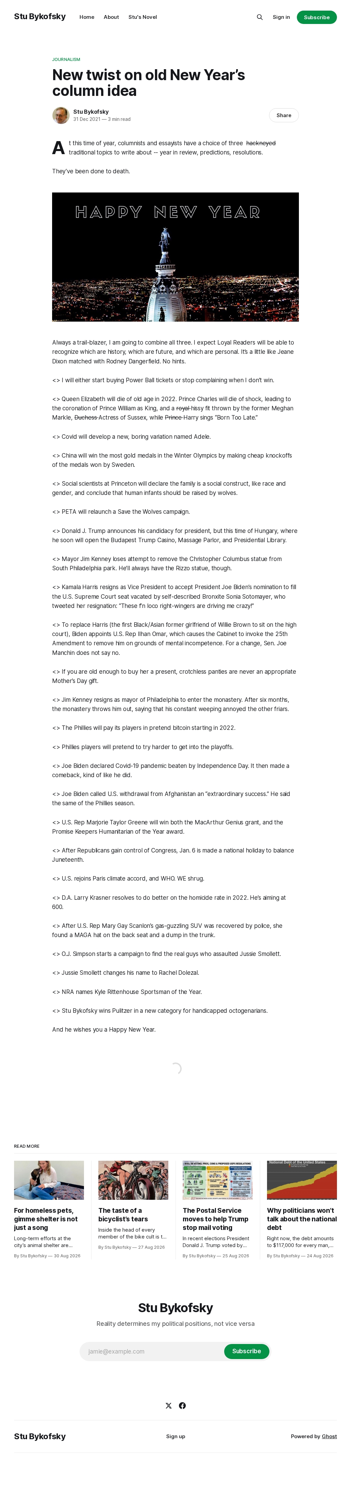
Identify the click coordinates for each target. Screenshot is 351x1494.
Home (87, 17)
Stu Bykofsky (40, 16)
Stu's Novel (143, 17)
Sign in (281, 17)
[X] (168, 1405)
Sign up (175, 1436)
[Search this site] (259, 17)
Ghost (329, 1436)
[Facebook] (182, 1405)
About (111, 17)
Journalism (66, 59)
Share (284, 115)
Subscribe (317, 17)
